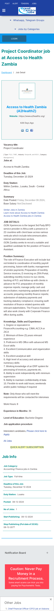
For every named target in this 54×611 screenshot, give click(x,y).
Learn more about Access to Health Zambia (24, 213)
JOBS (34, 3)
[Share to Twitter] (27, 130)
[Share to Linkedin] (22, 130)
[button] (27, 20)
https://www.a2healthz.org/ (32, 116)
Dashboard (6, 72)
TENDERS (25, 3)
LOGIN (14, 38)
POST (7, 3)
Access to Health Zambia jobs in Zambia (22, 216)
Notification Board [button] (15, 552)
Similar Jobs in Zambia (14, 210)
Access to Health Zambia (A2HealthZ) (26, 109)
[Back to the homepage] (27, 10)
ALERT (15, 3)
